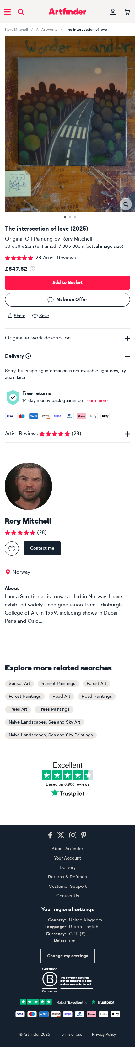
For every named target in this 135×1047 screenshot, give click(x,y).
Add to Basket (67, 282)
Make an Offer (72, 299)
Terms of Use (71, 1034)
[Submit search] (21, 11)
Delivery (68, 867)
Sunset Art (19, 683)
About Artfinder (67, 848)
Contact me (42, 548)
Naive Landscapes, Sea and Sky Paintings (51, 735)
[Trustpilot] (67, 1001)
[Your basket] (127, 12)
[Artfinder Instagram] (72, 835)
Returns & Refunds (67, 877)
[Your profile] (113, 12)
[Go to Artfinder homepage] (67, 11)
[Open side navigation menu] (7, 11)
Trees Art (18, 709)
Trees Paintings (54, 709)
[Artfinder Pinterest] (84, 835)
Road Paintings (97, 696)
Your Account (67, 858)
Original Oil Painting (29, 239)
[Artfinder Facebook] (50, 835)
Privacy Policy (104, 1034)
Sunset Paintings (58, 683)
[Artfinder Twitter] (61, 835)
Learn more (96, 400)
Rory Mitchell (16, 29)
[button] (126, 204)
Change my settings (67, 955)
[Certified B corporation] (67, 980)
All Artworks (46, 29)
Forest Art (96, 683)
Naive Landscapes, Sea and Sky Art (44, 722)
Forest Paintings (25, 696)
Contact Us (67, 895)
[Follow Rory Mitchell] (12, 548)
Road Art (61, 696)
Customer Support (68, 886)
